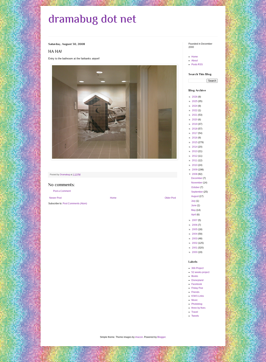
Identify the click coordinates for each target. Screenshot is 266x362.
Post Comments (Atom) (75, 203)
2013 (195, 151)
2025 (195, 101)
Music (194, 300)
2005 (195, 229)
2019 (195, 124)
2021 (195, 115)
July (193, 201)
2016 (195, 137)
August (195, 196)
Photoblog (196, 304)
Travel (194, 312)
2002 (195, 243)
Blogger (161, 337)
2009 (195, 169)
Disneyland (197, 280)
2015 (195, 142)
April (194, 214)
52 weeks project (200, 272)
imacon (139, 337)
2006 (195, 225)
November (197, 182)
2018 (195, 128)
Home (113, 197)
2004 (195, 234)
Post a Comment (62, 191)
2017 (195, 133)
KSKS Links (197, 296)
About (194, 60)
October (195, 187)
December (197, 178)
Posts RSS (197, 64)
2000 (195, 252)
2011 (195, 160)
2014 (195, 146)
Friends (195, 292)
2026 (195, 96)
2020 (195, 119)
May (193, 210)
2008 (195, 174)
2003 (195, 238)
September (197, 191)
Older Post (170, 197)
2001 (195, 247)
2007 (195, 220)
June (194, 205)
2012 (195, 156)
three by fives (198, 308)
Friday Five (197, 288)
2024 (195, 106)
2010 (195, 165)
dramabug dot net (92, 18)
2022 (195, 110)
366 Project (197, 268)
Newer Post (55, 197)
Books (194, 276)
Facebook (196, 284)
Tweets (195, 315)
